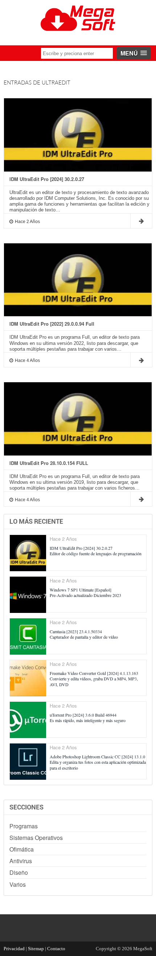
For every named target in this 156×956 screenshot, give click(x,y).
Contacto (56, 948)
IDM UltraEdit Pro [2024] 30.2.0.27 (46, 179)
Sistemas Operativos (36, 837)
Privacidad (14, 948)
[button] (134, 53)
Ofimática (21, 849)
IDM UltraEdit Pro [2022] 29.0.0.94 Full (51, 324)
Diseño (18, 872)
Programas (23, 826)
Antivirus (20, 860)
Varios (17, 884)
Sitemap (36, 948)
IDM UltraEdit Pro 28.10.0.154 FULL (48, 463)
